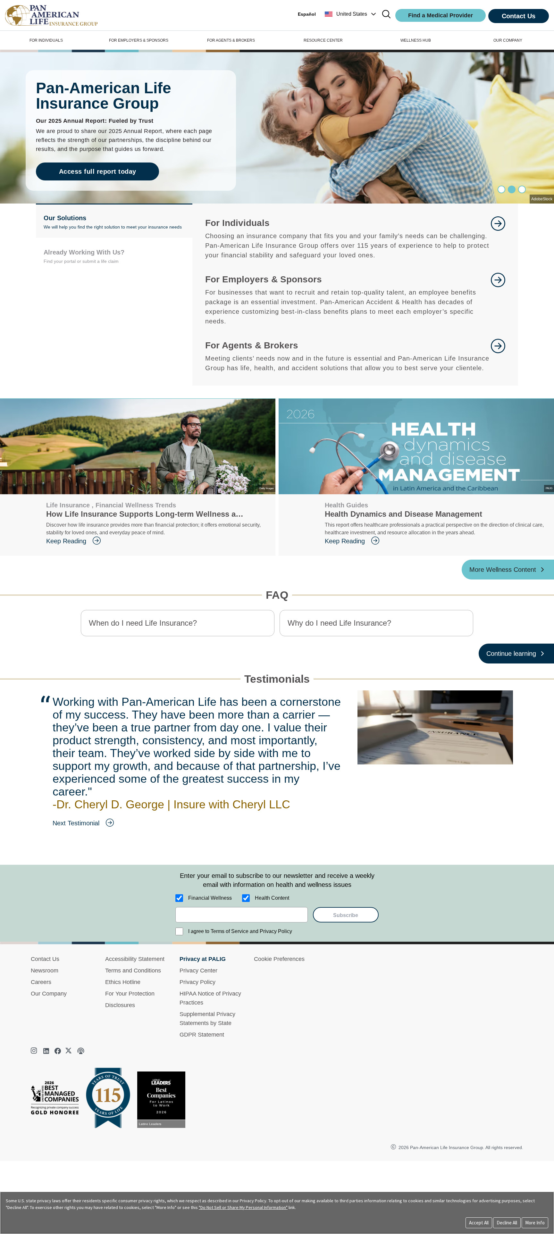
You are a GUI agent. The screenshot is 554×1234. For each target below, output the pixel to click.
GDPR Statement (202, 1034)
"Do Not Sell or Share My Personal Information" (243, 1207)
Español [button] (307, 14)
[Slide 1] (512, 189)
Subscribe (345, 915)
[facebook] (58, 1051)
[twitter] (69, 1051)
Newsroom (44, 970)
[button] (351, 14)
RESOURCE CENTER (323, 40)
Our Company (49, 993)
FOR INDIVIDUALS (46, 40)
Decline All (507, 1223)
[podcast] (81, 1051)
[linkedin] (46, 1051)
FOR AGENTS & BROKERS (231, 40)
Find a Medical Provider (440, 15)
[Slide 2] (522, 189)
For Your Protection (130, 993)
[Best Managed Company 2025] (57, 1099)
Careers (41, 982)
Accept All (479, 1223)
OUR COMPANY (507, 40)
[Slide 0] (501, 189)
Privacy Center (198, 970)
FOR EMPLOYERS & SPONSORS (138, 40)
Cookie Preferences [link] (279, 959)
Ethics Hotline (122, 982)
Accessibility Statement (134, 959)
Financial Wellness (210, 898)
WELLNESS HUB (415, 40)
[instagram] (34, 1051)
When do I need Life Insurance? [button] (143, 623)
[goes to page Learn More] (498, 238)
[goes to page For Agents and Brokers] (498, 356)
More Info (535, 1223)
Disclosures (120, 1005)
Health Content (272, 898)
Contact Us (518, 16)
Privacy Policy (197, 982)
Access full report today (97, 171)
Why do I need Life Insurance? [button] (339, 623)
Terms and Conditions (133, 970)
